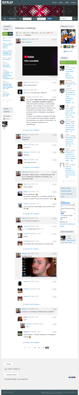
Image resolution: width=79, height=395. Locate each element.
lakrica (28, 42)
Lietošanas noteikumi (69, 392)
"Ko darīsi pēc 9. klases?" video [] (8, 46)
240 (43, 347)
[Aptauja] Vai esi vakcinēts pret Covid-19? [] (7, 53)
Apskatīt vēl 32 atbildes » (32, 213)
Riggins (26, 191)
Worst (25, 145)
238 (35, 347)
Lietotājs (69, 377)
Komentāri (63, 224)
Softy (25, 184)
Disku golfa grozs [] (6, 94)
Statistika (59, 392)
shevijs (26, 281)
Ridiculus (24, 39)
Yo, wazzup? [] (8, 39)
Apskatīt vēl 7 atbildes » (32, 249)
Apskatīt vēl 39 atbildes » (32, 167)
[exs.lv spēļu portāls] (8, 3)
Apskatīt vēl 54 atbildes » (32, 342)
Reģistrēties (12, 18)
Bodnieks (26, 289)
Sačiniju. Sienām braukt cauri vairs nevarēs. (68, 239)
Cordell (26, 241)
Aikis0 (25, 82)
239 (39, 347)
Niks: (21, 18)
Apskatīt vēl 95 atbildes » (32, 304)
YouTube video (53, 76)
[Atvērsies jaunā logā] (39, 267)
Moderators (73, 377)
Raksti (61, 2)
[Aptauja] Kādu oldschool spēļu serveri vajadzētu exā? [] (8, 85)
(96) (75, 46)
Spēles (67, 2)
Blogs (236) (69, 51)
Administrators (74, 377)
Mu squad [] (7, 58)
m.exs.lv (52, 392)
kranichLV (26, 233)
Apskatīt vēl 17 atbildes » (32, 130)
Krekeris (26, 204)
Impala (26, 226)
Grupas (73, 2)
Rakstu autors (71, 377)
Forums (54, 2)
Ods (25, 90)
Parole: (35, 18)
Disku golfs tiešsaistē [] (6, 65)
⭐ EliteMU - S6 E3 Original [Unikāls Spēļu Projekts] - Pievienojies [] (8, 74)
